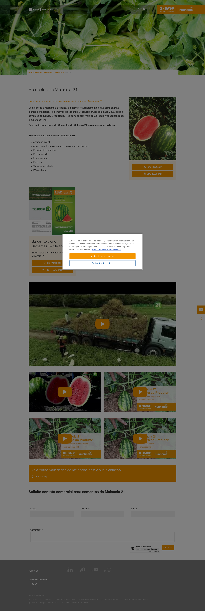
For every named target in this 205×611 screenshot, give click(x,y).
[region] (103, 252)
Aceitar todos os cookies (102, 256)
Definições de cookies (102, 263)
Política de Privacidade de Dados (106, 249)
